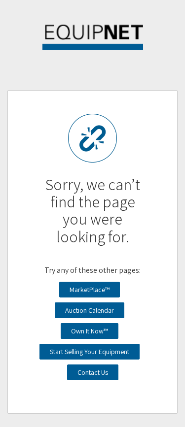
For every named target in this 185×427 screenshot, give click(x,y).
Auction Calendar (89, 310)
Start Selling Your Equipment (89, 351)
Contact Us (92, 372)
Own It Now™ (89, 331)
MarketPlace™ (90, 289)
